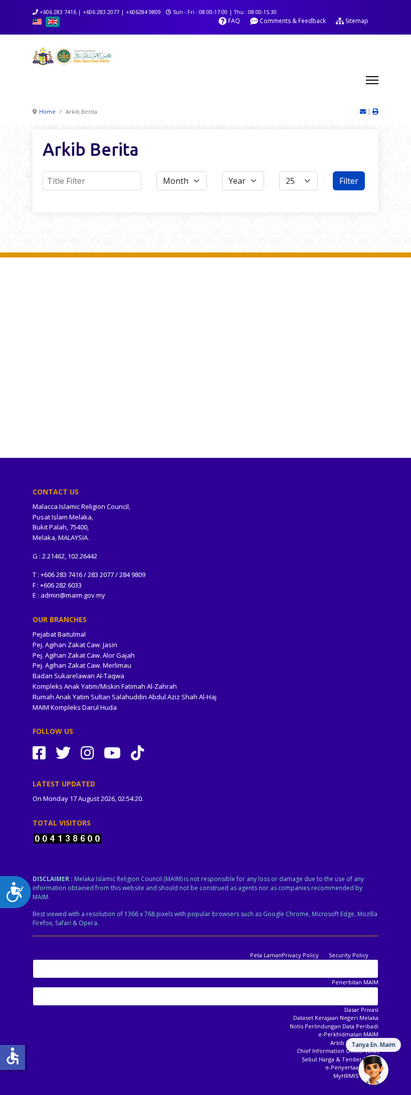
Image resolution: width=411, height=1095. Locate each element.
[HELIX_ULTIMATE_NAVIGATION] (372, 80)
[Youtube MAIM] (112, 752)
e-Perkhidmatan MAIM (348, 1034)
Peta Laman (266, 955)
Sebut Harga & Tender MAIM (340, 1059)
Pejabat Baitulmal (59, 634)
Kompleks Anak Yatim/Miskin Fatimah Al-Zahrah (105, 686)
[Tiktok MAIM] (137, 752)
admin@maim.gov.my (73, 595)
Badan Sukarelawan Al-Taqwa (78, 675)
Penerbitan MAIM (355, 982)
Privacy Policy (300, 955)
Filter (348, 180)
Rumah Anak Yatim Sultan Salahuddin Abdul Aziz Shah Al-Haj (125, 696)
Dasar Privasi (361, 1009)
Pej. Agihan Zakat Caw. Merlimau (82, 665)
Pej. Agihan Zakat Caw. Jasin (75, 644)
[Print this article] (375, 111)
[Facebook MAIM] (39, 752)
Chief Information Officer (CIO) (337, 1050)
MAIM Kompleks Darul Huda (75, 707)
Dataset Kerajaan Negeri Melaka (335, 1017)
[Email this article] (363, 111)
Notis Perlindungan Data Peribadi (334, 1026)
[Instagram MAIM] (87, 752)
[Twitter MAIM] (63, 752)
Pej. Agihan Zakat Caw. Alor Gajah (84, 655)
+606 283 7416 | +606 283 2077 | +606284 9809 (100, 12)
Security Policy (348, 955)
